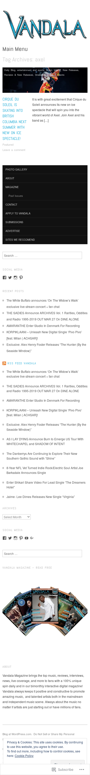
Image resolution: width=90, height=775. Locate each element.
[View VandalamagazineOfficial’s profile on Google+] (32, 538)
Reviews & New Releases (18, 74)
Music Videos (53, 70)
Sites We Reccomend (20, 239)
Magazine (12, 187)
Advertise (13, 231)
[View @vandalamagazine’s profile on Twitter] (10, 278)
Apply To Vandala (18, 213)
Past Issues (15, 196)
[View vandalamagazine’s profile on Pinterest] (21, 278)
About (10, 178)
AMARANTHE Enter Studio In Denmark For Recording (43, 325)
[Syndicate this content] (4, 363)
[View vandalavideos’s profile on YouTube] (26, 538)
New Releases (70, 70)
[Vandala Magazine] (45, 27)
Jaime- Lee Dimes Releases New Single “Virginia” (40, 496)
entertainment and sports (30, 70)
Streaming (40, 74)
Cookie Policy (24, 755)
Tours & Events (56, 74)
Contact (11, 204)
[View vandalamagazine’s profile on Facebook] (4, 278)
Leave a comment (13, 150)
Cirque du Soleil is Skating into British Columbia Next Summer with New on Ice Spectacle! (14, 119)
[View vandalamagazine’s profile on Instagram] (16, 278)
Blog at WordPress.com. (17, 734)
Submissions (14, 222)
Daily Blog (9, 70)
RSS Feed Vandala (22, 363)
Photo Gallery (16, 169)
